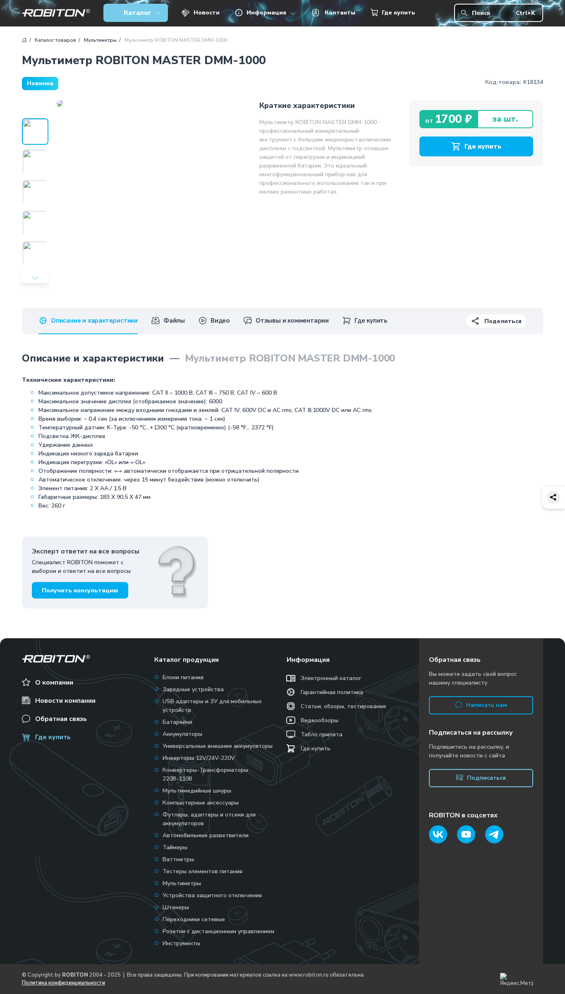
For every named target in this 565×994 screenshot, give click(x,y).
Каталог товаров (55, 40)
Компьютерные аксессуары (201, 803)
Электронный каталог (331, 678)
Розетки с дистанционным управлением (218, 931)
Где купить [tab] (370, 320)
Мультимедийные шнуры (197, 791)
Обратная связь (61, 718)
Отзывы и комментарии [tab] (292, 320)
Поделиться (503, 321)
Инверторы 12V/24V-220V (199, 758)
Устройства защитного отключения (212, 895)
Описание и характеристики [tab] (94, 320)
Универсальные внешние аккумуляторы (218, 746)
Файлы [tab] (174, 320)
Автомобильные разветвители (206, 835)
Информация (266, 13)
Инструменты (181, 943)
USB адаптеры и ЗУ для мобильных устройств (212, 705)
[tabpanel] (282, 430)
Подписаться (486, 778)
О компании (54, 682)
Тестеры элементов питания (202, 871)
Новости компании (65, 700)
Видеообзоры (319, 720)
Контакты (340, 13)
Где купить (398, 13)
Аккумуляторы (182, 734)
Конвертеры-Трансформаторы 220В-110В (205, 774)
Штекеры (176, 907)
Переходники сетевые (194, 919)
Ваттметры (178, 859)
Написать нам (486, 705)
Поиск (503, 13)
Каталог (137, 12)
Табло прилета (321, 734)
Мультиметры (100, 40)
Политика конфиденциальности (63, 983)
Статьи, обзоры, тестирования (343, 706)
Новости (207, 13)
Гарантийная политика (332, 692)
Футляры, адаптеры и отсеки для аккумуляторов (209, 819)
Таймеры (175, 847)
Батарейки (177, 722)
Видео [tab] (220, 320)
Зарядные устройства (193, 689)
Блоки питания (183, 677)
